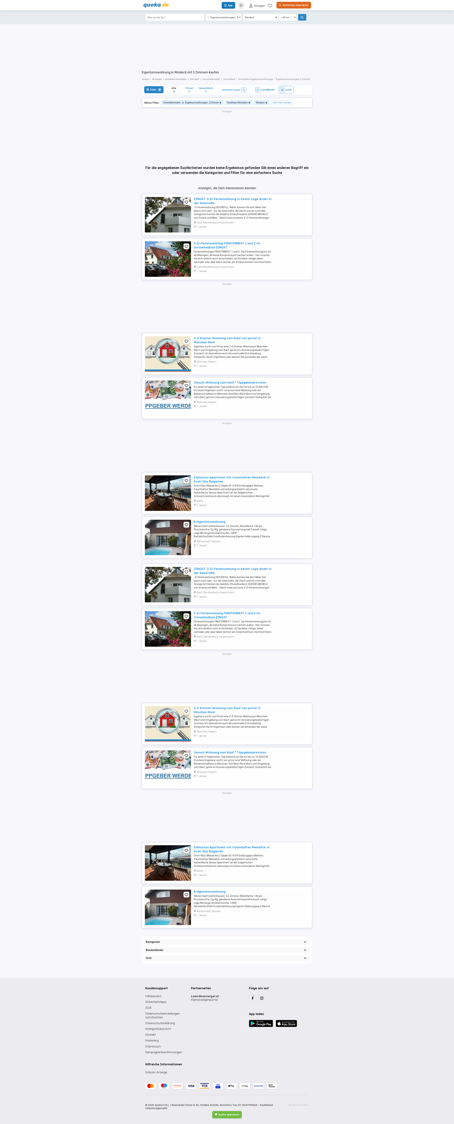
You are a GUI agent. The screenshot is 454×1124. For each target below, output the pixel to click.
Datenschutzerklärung (160, 1023)
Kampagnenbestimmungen (163, 1052)
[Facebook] (252, 998)
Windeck (260, 102)
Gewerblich (206, 90)
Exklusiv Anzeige (156, 1072)
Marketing (152, 1040)
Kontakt (150, 1034)
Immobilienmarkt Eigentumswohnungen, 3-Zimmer (191, 102)
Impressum (153, 1046)
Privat (189, 90)
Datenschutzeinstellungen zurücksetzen (162, 1015)
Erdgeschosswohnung (209, 521)
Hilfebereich (153, 996)
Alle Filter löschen (282, 102)
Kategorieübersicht (158, 1029)
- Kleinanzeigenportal (206, 998)
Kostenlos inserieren (295, 5)
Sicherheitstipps (156, 1002)
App (230, 5)
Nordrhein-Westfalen (237, 102)
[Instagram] (261, 998)
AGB (148, 1007)
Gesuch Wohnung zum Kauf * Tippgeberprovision (230, 382)
